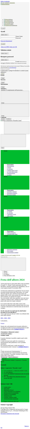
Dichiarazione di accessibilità (11, 393)
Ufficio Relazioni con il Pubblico (12, 391)
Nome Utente (19, 36)
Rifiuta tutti (13, 332)
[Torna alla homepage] (15, 120)
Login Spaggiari (12, 67)
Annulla (3, 119)
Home (5, 271)
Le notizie (6, 274)
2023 (9, 318)
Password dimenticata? (6, 41)
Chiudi (2, 78)
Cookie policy (7, 387)
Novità (5, 272)
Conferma (8, 119)
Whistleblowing (8, 395)
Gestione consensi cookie (10, 397)
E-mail (17, 61)
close (2, 147)
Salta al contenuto (5, 1)
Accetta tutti (6, 333)
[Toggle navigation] (13, 140)
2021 (2, 318)
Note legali (6, 388)
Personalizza (4, 332)
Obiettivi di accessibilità (10, 394)
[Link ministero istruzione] (8, 2)
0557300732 (9, 372)
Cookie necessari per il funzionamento (10, 351)
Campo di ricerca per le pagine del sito (10, 255)
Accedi (2, 28)
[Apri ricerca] (16, 127)
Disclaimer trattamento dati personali (10, 413)
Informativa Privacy (9, 390)
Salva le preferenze (13, 357)
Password (18, 38)
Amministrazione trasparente (11, 398)
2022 (5, 318)
